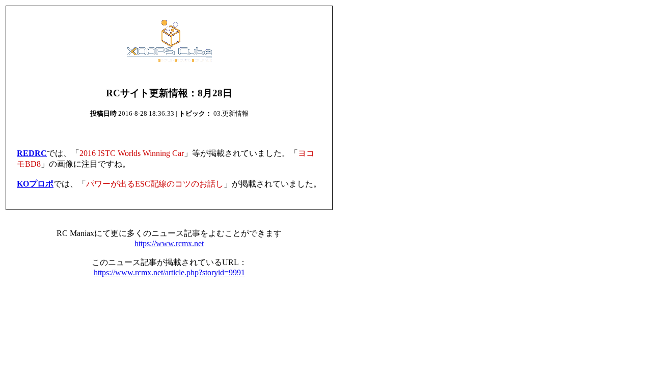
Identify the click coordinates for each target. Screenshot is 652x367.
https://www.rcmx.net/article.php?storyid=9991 (169, 272)
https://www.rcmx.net (169, 243)
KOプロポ (35, 183)
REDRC (32, 153)
